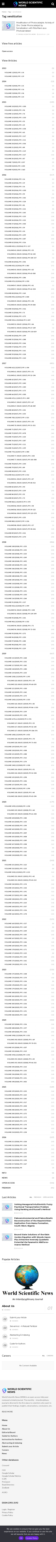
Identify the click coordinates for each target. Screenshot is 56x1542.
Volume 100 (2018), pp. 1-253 (16, 546)
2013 (4, 68)
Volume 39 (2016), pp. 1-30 (15, 231)
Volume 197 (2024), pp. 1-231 (16, 1078)
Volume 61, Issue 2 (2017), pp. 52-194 (21, 375)
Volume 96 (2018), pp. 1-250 (15, 637)
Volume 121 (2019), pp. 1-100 (16, 688)
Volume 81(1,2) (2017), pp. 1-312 (17, 475)
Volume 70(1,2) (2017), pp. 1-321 (17, 418)
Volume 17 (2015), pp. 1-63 (15, 132)
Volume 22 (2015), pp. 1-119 (15, 151)
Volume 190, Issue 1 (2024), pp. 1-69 (21, 1040)
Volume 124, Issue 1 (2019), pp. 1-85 (21, 704)
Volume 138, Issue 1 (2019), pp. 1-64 (21, 792)
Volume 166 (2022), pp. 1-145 (16, 935)
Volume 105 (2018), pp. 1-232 (16, 565)
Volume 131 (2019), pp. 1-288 (16, 754)
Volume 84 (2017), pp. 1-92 (15, 494)
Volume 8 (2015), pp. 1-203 (15, 166)
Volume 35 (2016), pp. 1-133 (15, 216)
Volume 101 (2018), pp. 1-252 (16, 550)
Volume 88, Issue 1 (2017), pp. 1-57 (20, 525)
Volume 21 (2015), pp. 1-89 (15, 147)
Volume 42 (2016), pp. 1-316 (15, 242)
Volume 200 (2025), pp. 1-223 (16, 1095)
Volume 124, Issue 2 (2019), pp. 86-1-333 (22, 707)
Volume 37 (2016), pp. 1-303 (15, 224)
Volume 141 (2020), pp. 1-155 (16, 822)
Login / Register (8, 1509)
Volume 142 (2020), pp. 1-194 (16, 825)
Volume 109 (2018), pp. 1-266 (16, 580)
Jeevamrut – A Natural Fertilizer (23, 1326)
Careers (50, 1356)
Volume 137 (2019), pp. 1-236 (16, 785)
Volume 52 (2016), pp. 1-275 (15, 316)
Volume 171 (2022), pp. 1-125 (16, 953)
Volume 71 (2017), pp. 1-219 (15, 429)
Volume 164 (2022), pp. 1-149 (16, 927)
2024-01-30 (19, 1213)
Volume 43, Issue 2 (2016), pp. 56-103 (21, 254)
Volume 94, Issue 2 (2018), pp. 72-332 (21, 629)
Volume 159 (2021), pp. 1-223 (16, 903)
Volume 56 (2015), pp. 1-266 (15, 343)
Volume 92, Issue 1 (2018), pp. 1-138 (21, 610)
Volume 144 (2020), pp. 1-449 (16, 833)
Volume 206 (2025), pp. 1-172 (16, 1117)
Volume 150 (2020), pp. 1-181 (16, 855)
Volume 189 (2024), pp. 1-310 (16, 1032)
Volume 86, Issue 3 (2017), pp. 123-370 (21, 513)
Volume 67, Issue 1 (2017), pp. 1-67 (20, 402)
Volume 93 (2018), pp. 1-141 (15, 618)
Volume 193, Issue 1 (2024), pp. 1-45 (21, 1059)
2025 (4, 1087)
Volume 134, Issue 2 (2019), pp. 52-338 (21, 773)
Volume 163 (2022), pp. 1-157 (16, 923)
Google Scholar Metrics (11, 1476)
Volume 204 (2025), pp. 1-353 (16, 1110)
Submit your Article (18, 1317)
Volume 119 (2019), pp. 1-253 (16, 673)
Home (4, 12)
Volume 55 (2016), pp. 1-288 (15, 339)
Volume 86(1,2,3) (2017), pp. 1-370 (17, 502)
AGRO (4, 1492)
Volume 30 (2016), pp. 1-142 (15, 198)
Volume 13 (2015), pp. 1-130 (15, 117)
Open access (7, 51)
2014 (4, 81)
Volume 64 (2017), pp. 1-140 (15, 387)
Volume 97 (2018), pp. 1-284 (15, 641)
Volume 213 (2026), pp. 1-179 (16, 1149)
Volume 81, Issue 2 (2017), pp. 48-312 (21, 483)
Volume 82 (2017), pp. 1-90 (15, 487)
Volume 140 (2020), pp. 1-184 (16, 818)
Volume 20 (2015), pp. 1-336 (15, 144)
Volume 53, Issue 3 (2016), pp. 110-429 (21, 332)
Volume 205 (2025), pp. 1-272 (16, 1114)
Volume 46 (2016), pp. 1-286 (15, 278)
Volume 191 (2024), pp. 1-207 (16, 1047)
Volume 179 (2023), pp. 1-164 (16, 989)
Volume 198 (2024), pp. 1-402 (16, 1082)
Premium (6, 1188)
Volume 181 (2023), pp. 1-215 (16, 996)
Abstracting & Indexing (20, 1335)
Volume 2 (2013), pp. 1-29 (14, 76)
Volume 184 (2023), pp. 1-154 (16, 1007)
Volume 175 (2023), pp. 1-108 (16, 974)
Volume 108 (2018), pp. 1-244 (16, 576)
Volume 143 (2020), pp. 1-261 (16, 829)
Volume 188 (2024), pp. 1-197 (16, 1028)
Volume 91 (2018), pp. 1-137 (15, 602)
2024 (4, 1020)
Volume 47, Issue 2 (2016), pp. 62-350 (21, 289)
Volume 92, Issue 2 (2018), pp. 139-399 (21, 614)
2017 (4, 363)
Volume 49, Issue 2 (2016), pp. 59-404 (21, 305)
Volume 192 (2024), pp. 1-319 (16, 1051)
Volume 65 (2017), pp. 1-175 (15, 391)
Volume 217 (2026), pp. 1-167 (16, 1164)
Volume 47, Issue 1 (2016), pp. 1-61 (20, 285)
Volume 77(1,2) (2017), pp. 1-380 (17, 452)
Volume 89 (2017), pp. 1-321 (15, 533)
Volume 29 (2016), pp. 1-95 (15, 194)
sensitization (16, 12)
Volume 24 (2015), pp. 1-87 (15, 159)
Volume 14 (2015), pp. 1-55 (15, 121)
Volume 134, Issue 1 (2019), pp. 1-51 (21, 769)
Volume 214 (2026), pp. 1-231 (16, 1153)
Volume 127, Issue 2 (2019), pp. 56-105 (21, 727)
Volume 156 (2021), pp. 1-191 (16, 891)
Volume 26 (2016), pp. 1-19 (15, 183)
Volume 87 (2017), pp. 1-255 (15, 517)
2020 (4, 802)
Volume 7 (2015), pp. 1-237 (15, 162)
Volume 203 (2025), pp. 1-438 (16, 1106)
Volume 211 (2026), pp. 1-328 (16, 1142)
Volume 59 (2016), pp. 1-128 (15, 354)
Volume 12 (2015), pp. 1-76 (15, 114)
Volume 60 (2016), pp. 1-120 (15, 358)
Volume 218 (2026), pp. (13, 1168)
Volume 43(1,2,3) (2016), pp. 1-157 (17, 246)
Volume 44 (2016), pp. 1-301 (15, 262)
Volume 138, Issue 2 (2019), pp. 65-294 (21, 796)
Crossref (5, 1465)
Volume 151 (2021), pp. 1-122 (16, 865)
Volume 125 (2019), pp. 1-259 (16, 712)
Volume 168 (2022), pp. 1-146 (16, 942)
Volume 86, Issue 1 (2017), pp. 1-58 (20, 506)
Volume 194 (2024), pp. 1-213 (16, 1067)
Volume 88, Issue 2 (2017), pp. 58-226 (21, 529)
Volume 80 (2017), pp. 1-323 (15, 471)
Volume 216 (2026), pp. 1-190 (16, 1160)
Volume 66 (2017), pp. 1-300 (15, 394)
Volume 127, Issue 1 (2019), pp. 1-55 (21, 723)
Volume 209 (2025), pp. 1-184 (16, 1128)
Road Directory (8, 1485)
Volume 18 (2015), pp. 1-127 (15, 136)
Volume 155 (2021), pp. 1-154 (16, 888)
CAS (4, 1470)
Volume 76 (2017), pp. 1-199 (15, 448)
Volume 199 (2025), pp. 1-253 (16, 1091)
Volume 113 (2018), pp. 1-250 (16, 595)
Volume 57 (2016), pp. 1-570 (15, 347)
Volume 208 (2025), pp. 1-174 (16, 1125)
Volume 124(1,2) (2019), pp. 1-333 (17, 700)
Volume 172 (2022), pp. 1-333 (16, 957)
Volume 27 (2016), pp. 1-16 (15, 187)
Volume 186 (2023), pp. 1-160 (16, 1015)
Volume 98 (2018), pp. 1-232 (15, 645)
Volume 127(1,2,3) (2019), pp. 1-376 (18, 719)
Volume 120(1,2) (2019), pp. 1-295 (17, 677)
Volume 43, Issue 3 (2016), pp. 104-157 (21, 258)
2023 (4, 969)
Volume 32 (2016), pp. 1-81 (15, 205)
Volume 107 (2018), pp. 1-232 (16, 572)
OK (21, 1538)
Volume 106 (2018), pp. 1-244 (16, 569)
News (4, 1178)
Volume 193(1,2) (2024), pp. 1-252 (17, 1055)
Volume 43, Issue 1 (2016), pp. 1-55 (20, 250)
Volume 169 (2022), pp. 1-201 (16, 946)
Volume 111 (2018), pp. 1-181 (16, 587)
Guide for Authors (17, 1344)
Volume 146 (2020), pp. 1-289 (16, 840)
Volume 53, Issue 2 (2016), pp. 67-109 (21, 328)
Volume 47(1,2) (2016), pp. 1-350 (17, 281)
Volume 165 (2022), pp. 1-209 (16, 931)
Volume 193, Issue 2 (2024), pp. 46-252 (21, 1063)
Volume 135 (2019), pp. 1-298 (16, 777)
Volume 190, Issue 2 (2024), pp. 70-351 (21, 1043)
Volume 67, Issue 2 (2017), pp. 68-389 (21, 406)
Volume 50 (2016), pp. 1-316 (15, 309)
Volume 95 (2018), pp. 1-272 (15, 633)
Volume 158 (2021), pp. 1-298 (16, 899)
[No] (52, 1533)
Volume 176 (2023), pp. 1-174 (16, 978)
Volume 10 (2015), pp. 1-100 (15, 106)
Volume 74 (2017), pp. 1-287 (15, 441)
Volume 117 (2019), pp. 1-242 (16, 665)
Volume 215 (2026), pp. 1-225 (16, 1156)
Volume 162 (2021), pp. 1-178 (16, 914)
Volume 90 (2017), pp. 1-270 (15, 537)
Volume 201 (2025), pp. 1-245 (16, 1099)
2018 (4, 542)
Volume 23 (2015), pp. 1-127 (15, 155)
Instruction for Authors (12, 1439)
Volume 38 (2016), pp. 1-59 (15, 228)
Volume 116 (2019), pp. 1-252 (16, 662)
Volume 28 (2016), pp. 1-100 (15, 190)
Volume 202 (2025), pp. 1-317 (16, 1102)
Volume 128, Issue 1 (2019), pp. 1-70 (21, 739)
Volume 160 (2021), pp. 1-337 (16, 906)
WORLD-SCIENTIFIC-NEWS (27, 34)
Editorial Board (8, 1432)
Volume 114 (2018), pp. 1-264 (16, 598)
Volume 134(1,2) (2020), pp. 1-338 (17, 765)
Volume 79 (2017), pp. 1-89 (15, 467)
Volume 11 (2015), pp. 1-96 (15, 110)
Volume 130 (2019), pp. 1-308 (16, 750)
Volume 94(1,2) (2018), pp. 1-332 (17, 622)
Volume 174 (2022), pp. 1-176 (16, 964)
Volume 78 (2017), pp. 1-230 (15, 464)
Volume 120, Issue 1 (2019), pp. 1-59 (21, 681)
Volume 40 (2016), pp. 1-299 (15, 235)
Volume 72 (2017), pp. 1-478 (15, 433)
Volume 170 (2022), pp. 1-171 (16, 949)
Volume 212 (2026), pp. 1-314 (16, 1145)
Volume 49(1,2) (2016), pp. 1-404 (17, 297)
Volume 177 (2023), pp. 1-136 (16, 981)
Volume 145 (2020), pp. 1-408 (16, 837)
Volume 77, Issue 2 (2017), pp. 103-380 (21, 460)
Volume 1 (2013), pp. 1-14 (14, 72)
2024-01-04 (41, 34)
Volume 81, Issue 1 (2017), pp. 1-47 (20, 479)
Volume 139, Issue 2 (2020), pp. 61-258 (21, 814)
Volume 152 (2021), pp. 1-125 (16, 868)
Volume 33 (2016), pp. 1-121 (15, 209)
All (31, 1197)
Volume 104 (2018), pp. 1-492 (16, 561)
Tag (9, 12)
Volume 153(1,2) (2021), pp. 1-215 (17, 872)
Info (4, 1173)
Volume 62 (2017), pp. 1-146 (15, 379)
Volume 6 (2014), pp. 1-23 (14, 97)
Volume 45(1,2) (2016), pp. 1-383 (17, 266)
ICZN (4, 1479)
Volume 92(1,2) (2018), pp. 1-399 (17, 606)
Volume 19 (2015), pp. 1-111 (15, 140)
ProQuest (6, 1482)
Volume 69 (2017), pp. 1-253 (15, 414)
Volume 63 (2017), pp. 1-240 (15, 383)
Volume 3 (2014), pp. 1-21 (14, 86)
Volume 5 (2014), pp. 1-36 (14, 93)
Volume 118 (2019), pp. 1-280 (16, 669)
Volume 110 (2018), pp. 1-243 (16, 584)
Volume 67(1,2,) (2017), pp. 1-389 (17, 398)
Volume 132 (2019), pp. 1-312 (16, 758)
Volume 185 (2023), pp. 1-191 (16, 1011)
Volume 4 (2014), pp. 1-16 (14, 89)
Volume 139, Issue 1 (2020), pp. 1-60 (21, 810)
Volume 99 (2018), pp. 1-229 (15, 648)
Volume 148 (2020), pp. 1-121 (16, 848)
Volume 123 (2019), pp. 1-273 (16, 696)
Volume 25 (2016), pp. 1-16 (15, 179)
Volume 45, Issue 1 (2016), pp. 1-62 (20, 270)
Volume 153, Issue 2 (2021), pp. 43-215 (21, 880)
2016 (4, 175)
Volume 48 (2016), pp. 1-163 (15, 293)
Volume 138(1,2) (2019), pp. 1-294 (17, 788)
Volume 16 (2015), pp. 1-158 (15, 129)
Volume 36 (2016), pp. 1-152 (15, 220)
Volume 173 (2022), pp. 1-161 (16, 961)
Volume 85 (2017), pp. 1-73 (15, 498)
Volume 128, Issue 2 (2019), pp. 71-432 (21, 743)
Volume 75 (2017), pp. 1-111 (15, 444)
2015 (4, 102)
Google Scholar (8, 1473)
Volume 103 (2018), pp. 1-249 (16, 557)
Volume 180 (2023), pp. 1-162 (16, 992)
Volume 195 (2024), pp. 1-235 (16, 1071)
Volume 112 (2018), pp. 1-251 (16, 591)
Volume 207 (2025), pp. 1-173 (16, 1121)
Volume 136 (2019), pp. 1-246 (16, 781)
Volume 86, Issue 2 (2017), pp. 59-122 (21, 510)
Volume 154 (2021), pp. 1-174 (16, 884)
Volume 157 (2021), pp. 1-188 (16, 895)
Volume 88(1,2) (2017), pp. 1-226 (17, 521)
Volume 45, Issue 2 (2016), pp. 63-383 (21, 273)
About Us (8, 1306)
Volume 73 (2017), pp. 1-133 (15, 437)
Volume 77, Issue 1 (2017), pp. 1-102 (21, 456)
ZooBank (5, 1488)
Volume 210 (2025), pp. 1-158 (16, 1132)
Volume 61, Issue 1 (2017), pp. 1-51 (20, 372)
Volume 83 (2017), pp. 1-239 (15, 491)
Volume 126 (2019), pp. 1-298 (16, 715)
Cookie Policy (7, 1515)
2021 (4, 860)
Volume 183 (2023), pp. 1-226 (16, 1004)
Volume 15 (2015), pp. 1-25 (15, 125)
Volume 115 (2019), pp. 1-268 (16, 658)
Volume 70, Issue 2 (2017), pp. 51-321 (21, 425)
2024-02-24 (19, 1248)
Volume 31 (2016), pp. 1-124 (15, 201)
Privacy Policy (7, 1512)
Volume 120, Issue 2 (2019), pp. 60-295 (21, 684)
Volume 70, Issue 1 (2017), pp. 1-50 (20, 422)
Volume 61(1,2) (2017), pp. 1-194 (17, 368)
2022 (4, 919)
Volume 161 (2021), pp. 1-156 (16, 910)
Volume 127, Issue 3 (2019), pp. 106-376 (22, 731)
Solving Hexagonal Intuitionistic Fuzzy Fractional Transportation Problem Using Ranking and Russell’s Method (33, 1207)
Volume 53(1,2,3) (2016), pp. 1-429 (17, 320)
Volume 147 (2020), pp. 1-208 (16, 844)
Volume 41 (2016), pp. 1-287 (15, 239)
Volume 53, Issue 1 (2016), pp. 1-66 (20, 324)
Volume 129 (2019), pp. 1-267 (16, 747)
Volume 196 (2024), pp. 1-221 (16, 1074)
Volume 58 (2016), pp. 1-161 (15, 351)
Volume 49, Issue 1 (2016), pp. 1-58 (20, 301)
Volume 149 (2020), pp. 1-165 (16, 852)
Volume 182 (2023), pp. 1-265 (16, 1000)
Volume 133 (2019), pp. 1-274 (16, 762)
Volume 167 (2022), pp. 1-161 (16, 938)
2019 (4, 653)
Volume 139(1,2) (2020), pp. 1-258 (17, 806)
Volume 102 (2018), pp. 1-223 (16, 554)
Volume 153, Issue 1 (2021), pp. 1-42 (21, 876)
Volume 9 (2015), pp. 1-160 (15, 170)
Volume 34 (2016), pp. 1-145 (15, 213)
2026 (4, 1137)
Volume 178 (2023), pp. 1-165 (16, 985)
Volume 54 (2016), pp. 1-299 (15, 336)
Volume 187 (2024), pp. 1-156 (16, 1024)
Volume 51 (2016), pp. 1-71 (15, 313)
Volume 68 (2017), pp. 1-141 (15, 410)
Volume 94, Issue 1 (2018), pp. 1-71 (20, 626)
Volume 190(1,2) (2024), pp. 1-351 (17, 1035)
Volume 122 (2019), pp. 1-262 (16, 692)
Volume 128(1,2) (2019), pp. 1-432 (17, 735)
